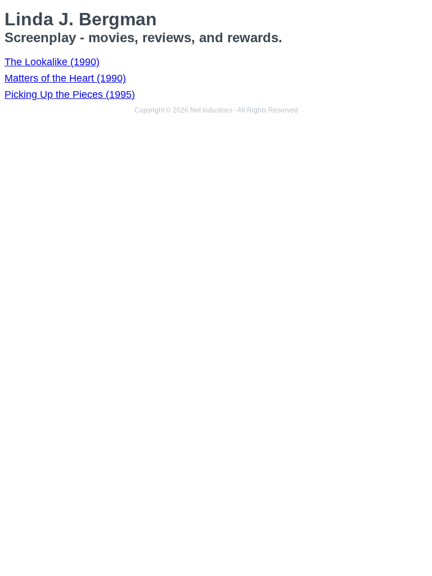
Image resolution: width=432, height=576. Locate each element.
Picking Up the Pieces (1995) (69, 94)
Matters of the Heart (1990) (65, 78)
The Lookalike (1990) (52, 62)
